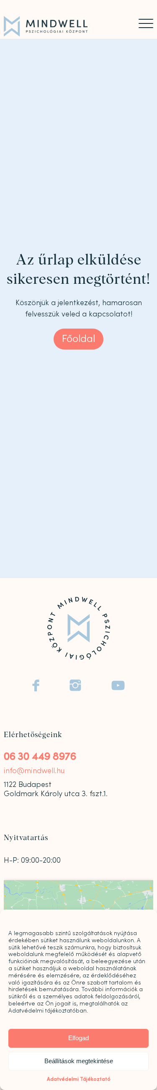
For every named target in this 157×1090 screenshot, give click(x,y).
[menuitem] (141, 23)
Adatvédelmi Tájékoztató (79, 1079)
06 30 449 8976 (40, 757)
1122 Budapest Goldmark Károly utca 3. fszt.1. (56, 789)
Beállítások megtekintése (78, 1060)
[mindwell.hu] (63, 26)
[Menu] (141, 23)
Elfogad (78, 1037)
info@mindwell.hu (34, 770)
